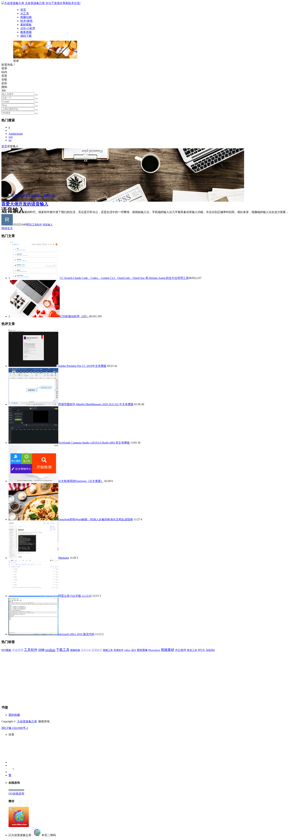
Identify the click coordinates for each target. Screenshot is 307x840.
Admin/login (16, 133)
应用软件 (96, 650)
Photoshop (154, 650)
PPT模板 (6, 649)
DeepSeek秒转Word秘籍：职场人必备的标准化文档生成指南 (95, 519)
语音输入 (48, 224)
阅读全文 (7, 228)
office (127, 649)
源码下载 (26, 35)
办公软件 (180, 649)
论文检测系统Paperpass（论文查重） (81, 481)
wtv (11, 136)
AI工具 (24, 13)
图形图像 (142, 650)
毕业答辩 (17, 649)
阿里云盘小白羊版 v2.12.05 (75, 595)
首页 (23, 9)
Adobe (210, 650)
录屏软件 (118, 650)
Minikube (63, 557)
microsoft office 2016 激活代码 (76, 634)
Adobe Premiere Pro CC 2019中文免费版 (82, 365)
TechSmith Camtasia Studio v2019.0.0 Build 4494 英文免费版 (94, 442)
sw (10, 140)
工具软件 (37, 224)
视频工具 (108, 650)
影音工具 (192, 650)
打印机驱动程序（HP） (74, 316)
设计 (133, 650)
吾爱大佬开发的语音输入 (24, 204)
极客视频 (26, 32)
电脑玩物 (26, 17)
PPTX (201, 649)
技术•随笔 (26, 20)
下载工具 (62, 650)
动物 (41, 650)
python (50, 650)
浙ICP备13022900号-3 (14, 727)
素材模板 (26, 24)
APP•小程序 (27, 28)
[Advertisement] (108, 677)
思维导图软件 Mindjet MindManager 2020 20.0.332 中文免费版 (95, 404)
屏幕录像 (86, 650)
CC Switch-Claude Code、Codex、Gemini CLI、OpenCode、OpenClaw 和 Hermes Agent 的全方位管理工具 (124, 277)
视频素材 (167, 650)
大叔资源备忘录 (27, 721)
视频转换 (75, 650)
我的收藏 (14, 714)
